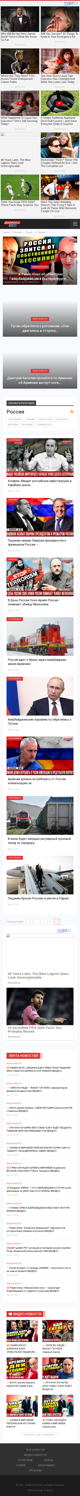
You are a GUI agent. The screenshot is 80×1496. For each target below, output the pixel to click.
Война (48, 1460)
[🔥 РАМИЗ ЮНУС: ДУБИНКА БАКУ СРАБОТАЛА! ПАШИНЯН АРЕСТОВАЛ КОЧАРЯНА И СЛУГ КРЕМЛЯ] (22, 1331)
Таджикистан (44, 425)
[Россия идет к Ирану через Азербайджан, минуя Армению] (40, 636)
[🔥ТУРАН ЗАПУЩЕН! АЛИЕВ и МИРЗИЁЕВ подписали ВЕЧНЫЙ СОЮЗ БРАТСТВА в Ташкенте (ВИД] (57, 1406)
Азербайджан (15, 419)
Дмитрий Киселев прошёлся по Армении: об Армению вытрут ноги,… (40, 380)
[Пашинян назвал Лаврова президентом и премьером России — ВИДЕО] (40, 517)
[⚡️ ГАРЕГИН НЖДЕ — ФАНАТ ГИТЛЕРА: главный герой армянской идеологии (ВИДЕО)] (57, 1331)
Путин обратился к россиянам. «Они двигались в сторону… (40, 328)
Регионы (35, 1470)
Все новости (35, 1449)
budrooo (48, 1490)
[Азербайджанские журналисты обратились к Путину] (40, 696)
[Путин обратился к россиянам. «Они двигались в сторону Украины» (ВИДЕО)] (40, 312)
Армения (30, 419)
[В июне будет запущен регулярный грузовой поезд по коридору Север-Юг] (40, 815)
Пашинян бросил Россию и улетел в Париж (38, 898)
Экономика (46, 1465)
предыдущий (15, 922)
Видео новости (40, 267)
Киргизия (13, 425)
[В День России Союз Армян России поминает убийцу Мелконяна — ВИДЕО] (40, 576)
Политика (25, 1460)
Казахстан (61, 419)
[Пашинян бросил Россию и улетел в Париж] (40, 875)
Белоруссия (45, 419)
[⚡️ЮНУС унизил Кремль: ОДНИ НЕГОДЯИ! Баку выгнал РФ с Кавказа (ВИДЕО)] (22, 1368)
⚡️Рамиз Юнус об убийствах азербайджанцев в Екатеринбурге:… (40, 276)
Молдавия (27, 425)
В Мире (21, 1465)
